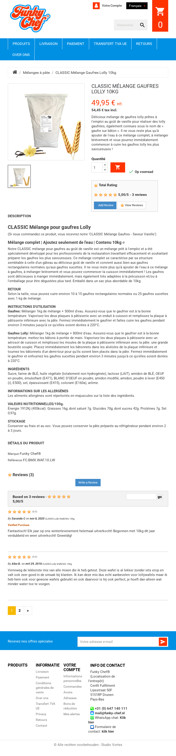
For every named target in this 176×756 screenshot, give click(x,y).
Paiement (75, 44)
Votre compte (111, 5)
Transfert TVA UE (110, 44)
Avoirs (67, 692)
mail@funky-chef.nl (110, 713)
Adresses (70, 698)
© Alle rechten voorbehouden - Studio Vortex (88, 745)
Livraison (48, 44)
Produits (21, 44)
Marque (13, 454)
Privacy (41, 714)
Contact (41, 725)
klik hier (108, 731)
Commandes (72, 686)
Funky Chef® (30, 453)
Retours (144, 44)
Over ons (21, 55)
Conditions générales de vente (45, 687)
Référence (15, 460)
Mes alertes (71, 714)
